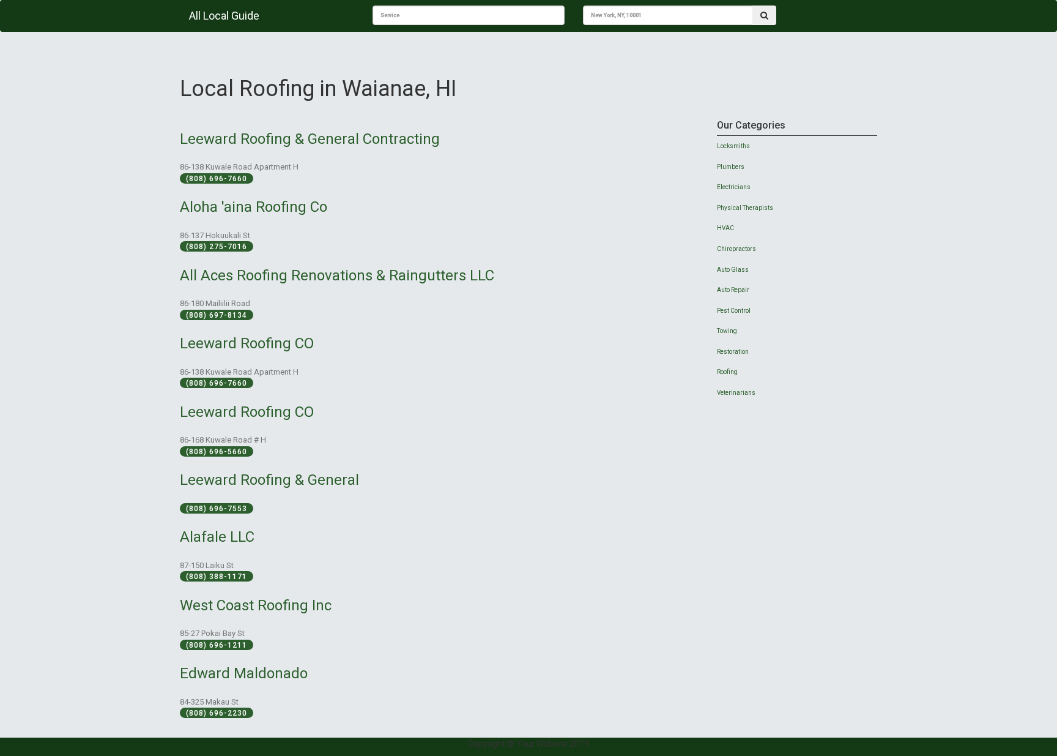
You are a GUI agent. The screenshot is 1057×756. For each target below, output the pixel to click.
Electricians (734, 187)
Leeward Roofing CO (247, 343)
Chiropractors (736, 248)
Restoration (733, 351)
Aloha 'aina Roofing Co (253, 206)
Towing (727, 330)
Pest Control (734, 310)
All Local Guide (224, 15)
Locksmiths (733, 146)
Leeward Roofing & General (269, 479)
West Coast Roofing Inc (256, 605)
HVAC (725, 228)
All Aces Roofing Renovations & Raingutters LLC (337, 275)
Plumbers (730, 166)
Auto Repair (733, 289)
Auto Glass (733, 269)
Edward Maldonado (244, 673)
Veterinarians (736, 392)
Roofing (727, 372)
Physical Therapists (745, 207)
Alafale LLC (217, 536)
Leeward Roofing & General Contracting (310, 139)
